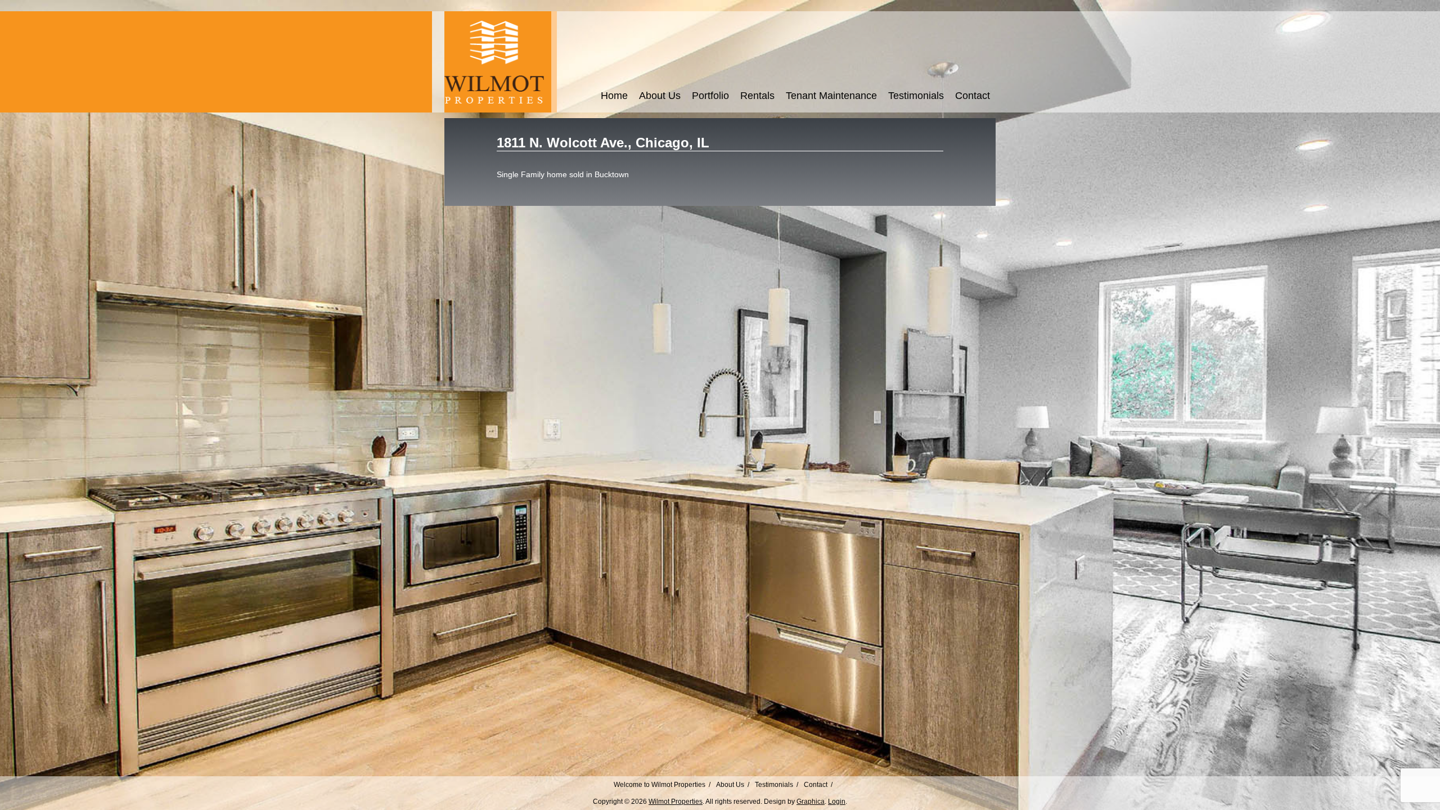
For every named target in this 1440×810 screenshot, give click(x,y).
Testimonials (916, 95)
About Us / (732, 785)
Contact (972, 95)
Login (836, 802)
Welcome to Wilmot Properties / (662, 785)
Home (614, 95)
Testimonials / (776, 785)
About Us (660, 95)
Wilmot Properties (676, 802)
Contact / (818, 785)
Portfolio (710, 95)
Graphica (810, 802)
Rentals (757, 95)
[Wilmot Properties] (497, 110)
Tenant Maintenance (831, 95)
